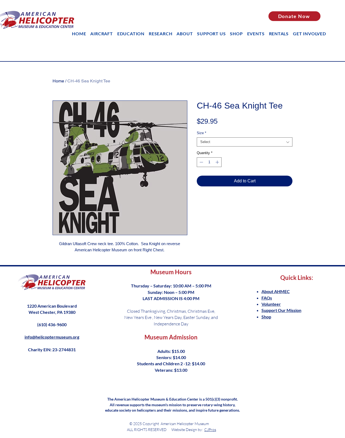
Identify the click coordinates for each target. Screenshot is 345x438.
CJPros (210, 429)
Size (201, 133)
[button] (131, 33)
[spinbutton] (209, 162)
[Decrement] (201, 162)
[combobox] (244, 142)
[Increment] (218, 162)
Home (58, 81)
